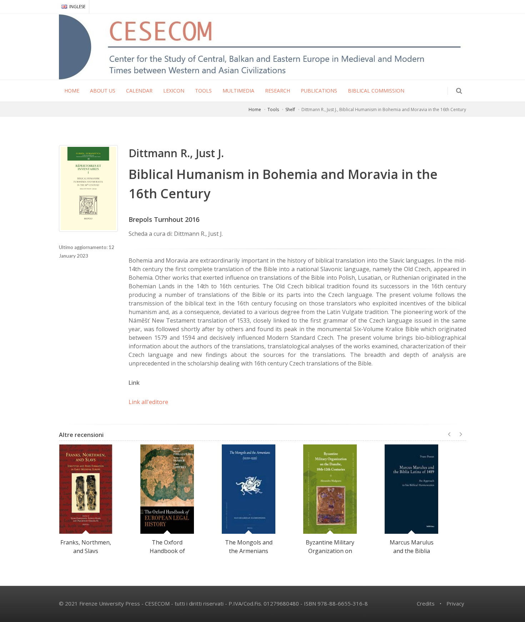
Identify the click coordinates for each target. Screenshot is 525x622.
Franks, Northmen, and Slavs (85, 546)
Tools (273, 109)
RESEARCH (277, 90)
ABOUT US (102, 90)
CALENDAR (139, 90)
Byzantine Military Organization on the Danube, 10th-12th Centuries (330, 555)
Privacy (455, 603)
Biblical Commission (376, 90)
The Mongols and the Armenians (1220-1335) (248, 550)
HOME (71, 90)
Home (255, 109)
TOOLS (203, 90)
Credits (426, 603)
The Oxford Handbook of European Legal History (167, 555)
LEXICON (173, 90)
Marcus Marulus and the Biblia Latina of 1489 (412, 550)
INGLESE (77, 7)
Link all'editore (148, 402)
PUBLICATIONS (319, 90)
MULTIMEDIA (238, 90)
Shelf (290, 109)
